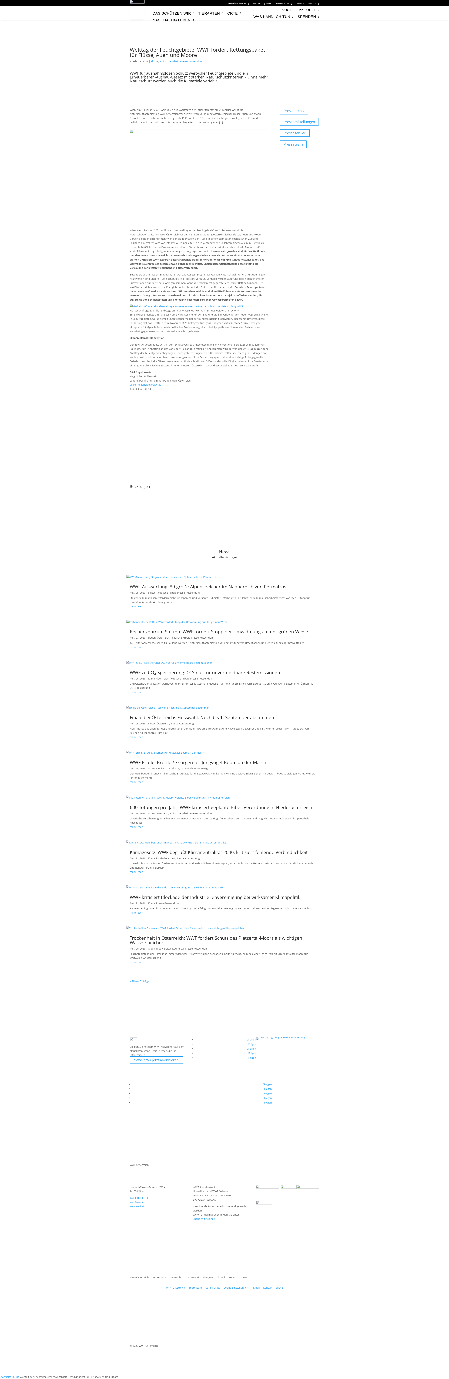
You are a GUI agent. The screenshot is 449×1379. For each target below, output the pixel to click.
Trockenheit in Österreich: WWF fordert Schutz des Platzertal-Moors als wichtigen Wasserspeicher (216, 940)
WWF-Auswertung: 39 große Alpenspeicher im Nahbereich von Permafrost (209, 586)
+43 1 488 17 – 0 (139, 1198)
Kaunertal (178, 948)
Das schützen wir (172, 13)
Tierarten (209, 13)
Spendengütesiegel (204, 1218)
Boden (152, 637)
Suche (279, 1287)
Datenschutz (177, 1277)
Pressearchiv (294, 110)
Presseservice (295, 133)
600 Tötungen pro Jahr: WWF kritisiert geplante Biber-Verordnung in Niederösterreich (221, 807)
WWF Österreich (237, 3)
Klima (151, 678)
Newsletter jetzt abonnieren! (156, 1060)
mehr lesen (136, 606)
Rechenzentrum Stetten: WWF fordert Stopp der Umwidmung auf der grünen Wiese (219, 631)
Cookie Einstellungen (200, 1277)
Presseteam (293, 144)
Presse (300, 3)
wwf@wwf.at (137, 1202)
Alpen (151, 948)
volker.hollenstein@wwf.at (145, 384)
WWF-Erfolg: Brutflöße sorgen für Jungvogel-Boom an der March (198, 762)
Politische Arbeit (169, 61)
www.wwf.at (137, 1206)
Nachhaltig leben (171, 20)
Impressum (159, 1277)
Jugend (268, 3)
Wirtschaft (282, 3)
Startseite (5, 1376)
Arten (151, 768)
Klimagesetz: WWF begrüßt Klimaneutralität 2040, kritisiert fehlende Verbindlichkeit (219, 852)
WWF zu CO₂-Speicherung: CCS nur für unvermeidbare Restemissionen (205, 672)
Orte (232, 13)
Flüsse (154, 61)
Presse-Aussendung (191, 61)
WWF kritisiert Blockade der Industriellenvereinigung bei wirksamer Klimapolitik (215, 897)
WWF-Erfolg (201, 768)
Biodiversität (163, 768)
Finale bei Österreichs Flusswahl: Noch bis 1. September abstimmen (202, 717)
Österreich (163, 637)
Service (312, 3)
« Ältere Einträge (139, 981)
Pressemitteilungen (299, 121)
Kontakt (233, 1277)
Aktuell (307, 10)
